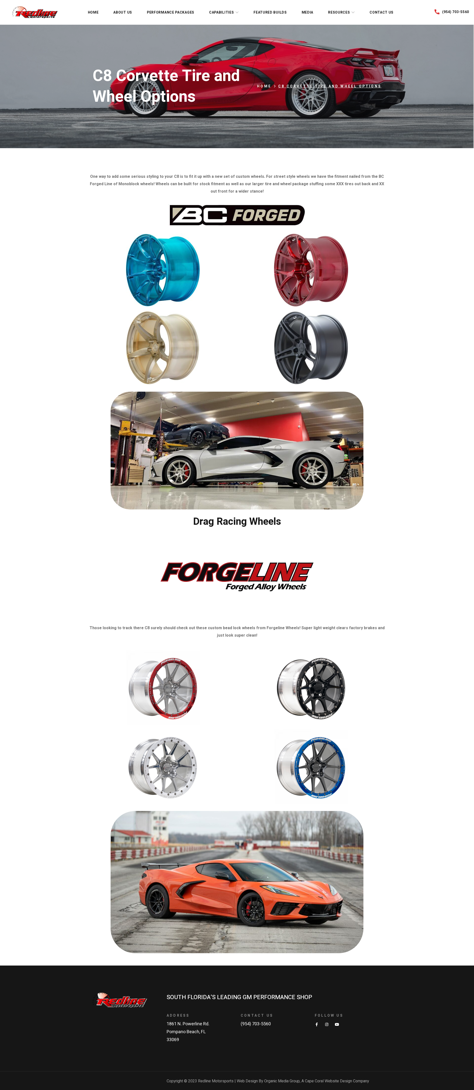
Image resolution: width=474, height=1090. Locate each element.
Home (264, 86)
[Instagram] (326, 1024)
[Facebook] (316, 1024)
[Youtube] (337, 1024)
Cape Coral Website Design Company (337, 1081)
